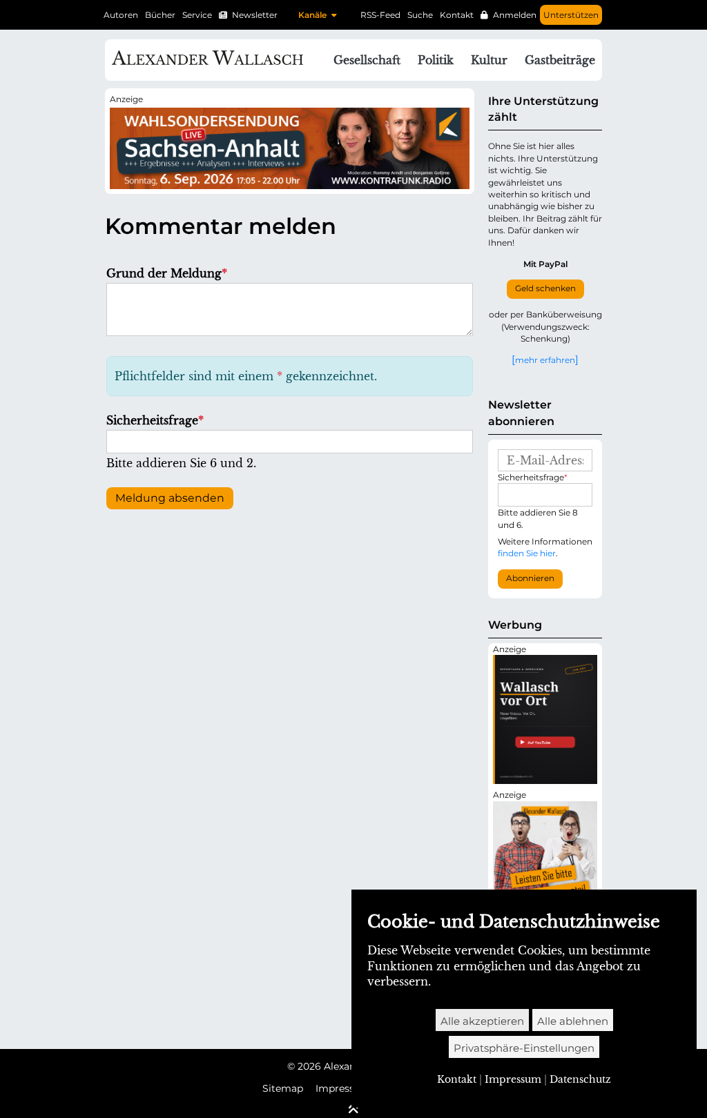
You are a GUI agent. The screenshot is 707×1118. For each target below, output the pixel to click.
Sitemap (282, 1088)
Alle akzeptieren (482, 1021)
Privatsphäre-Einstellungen (524, 1048)
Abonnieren (530, 578)
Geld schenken (545, 288)
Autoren (121, 15)
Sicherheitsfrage (155, 420)
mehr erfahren (545, 359)
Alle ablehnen (572, 1021)
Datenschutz (580, 1079)
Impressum (343, 1088)
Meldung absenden (169, 497)
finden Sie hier (527, 553)
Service (197, 15)
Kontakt (457, 15)
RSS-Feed (380, 15)
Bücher (160, 15)
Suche (420, 15)
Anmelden (514, 15)
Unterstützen (571, 15)
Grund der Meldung (166, 273)
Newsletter (255, 15)
